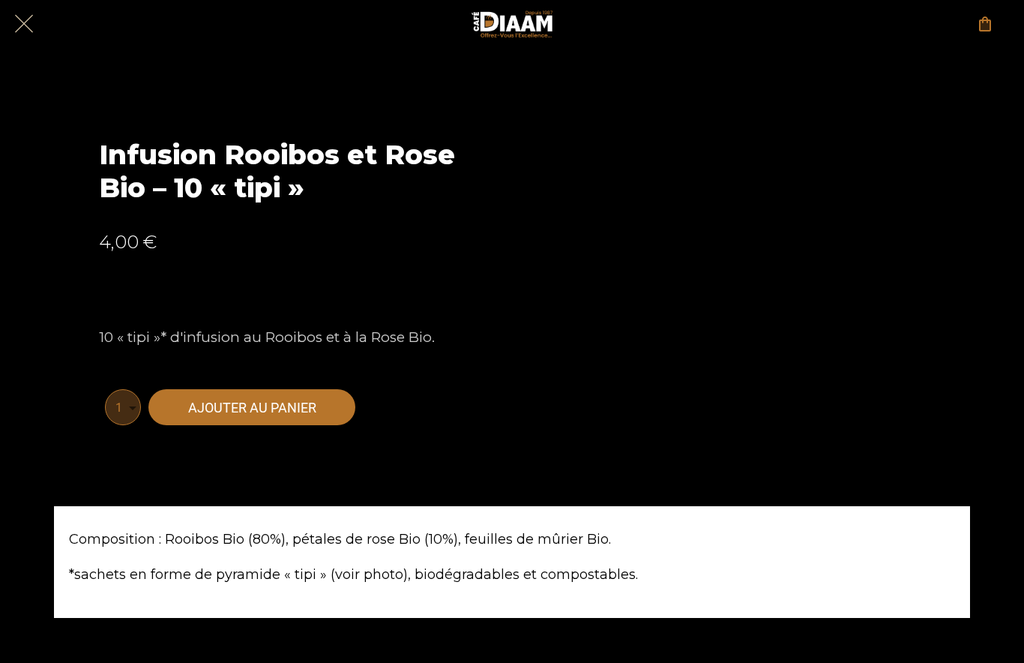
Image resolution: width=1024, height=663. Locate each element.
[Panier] (985, 24)
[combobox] (123, 407)
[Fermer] (24, 24)
